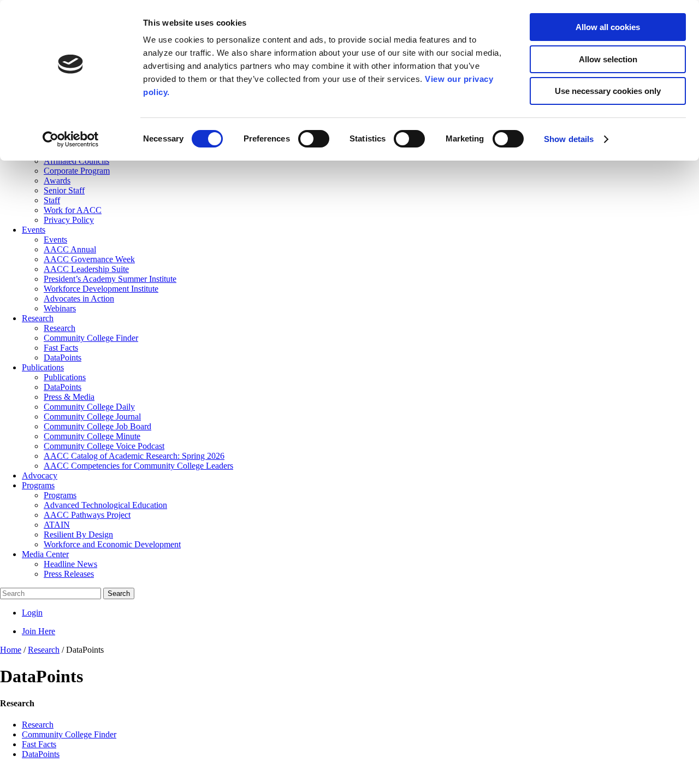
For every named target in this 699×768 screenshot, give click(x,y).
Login (32, 612)
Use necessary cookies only (608, 91)
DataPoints (41, 754)
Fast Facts (39, 744)
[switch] (313, 138)
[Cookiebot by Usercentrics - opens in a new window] (71, 139)
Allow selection (608, 59)
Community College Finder (69, 734)
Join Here (38, 631)
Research (38, 724)
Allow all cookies (608, 27)
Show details (569, 139)
